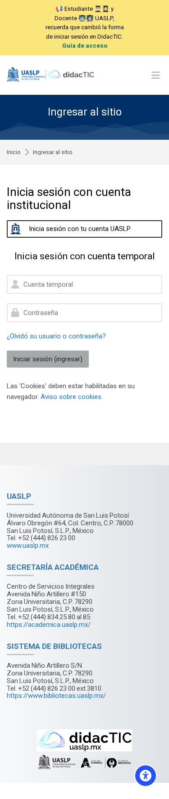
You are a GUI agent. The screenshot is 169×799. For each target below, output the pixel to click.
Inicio (14, 152)
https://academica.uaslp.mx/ (49, 625)
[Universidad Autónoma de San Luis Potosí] (51, 75)
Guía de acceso (84, 45)
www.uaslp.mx (28, 546)
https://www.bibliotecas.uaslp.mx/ (56, 696)
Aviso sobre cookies (71, 397)
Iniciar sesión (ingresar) (47, 359)
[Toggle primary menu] (155, 75)
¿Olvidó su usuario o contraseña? (56, 336)
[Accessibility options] (145, 775)
